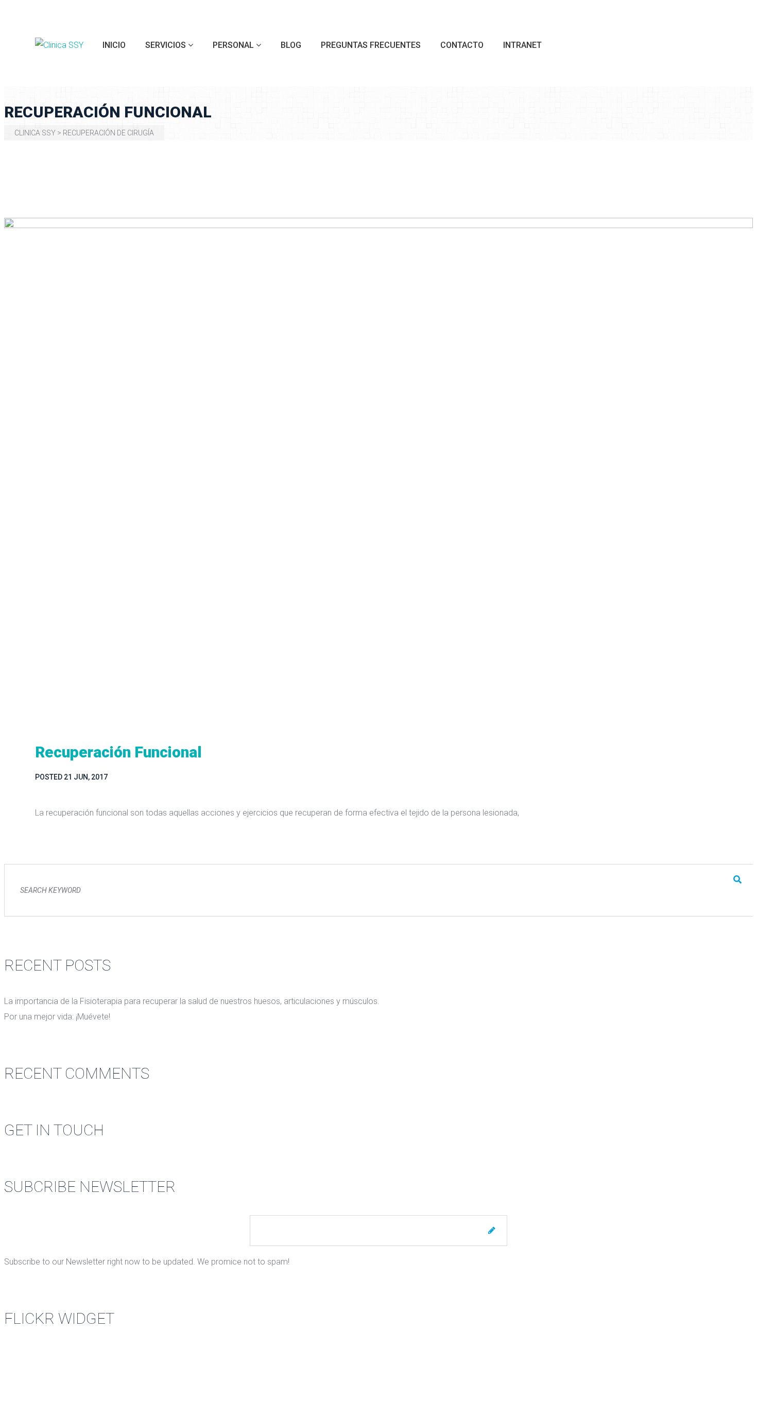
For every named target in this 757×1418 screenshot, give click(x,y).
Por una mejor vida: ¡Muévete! (57, 1017)
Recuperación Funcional (118, 752)
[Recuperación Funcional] (378, 467)
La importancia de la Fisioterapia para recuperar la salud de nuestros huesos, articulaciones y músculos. (192, 1001)
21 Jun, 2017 (86, 777)
